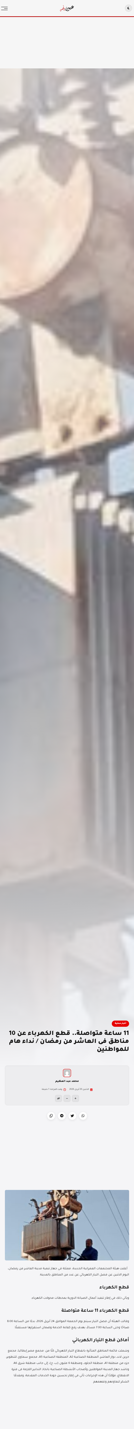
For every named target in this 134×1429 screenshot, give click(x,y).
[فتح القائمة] (5, 8)
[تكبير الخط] (75, 1098)
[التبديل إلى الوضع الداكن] (128, 8)
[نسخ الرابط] (58, 1098)
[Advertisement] (67, 42)
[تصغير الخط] (67, 1098)
